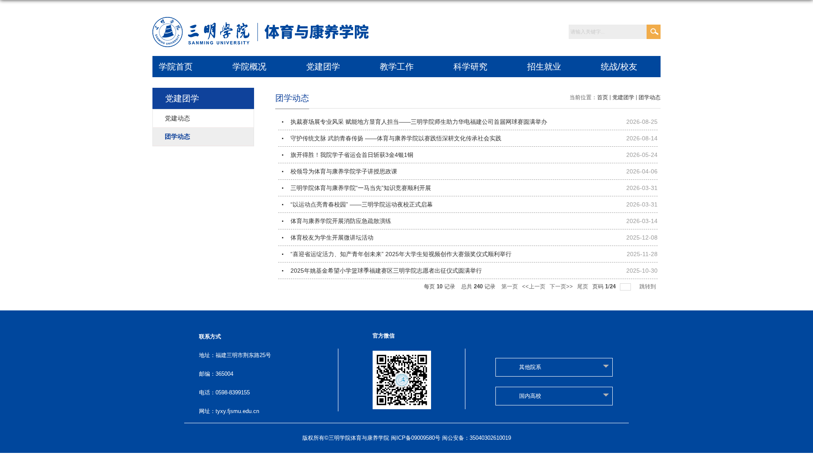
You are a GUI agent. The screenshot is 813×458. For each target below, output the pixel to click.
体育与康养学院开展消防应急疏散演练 (340, 221)
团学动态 (650, 97)
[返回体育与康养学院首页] (262, 22)
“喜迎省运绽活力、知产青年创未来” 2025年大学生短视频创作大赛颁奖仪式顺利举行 (401, 254)
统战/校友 (619, 66)
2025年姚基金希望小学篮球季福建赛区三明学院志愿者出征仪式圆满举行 (386, 270)
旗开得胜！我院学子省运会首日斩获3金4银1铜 (351, 154)
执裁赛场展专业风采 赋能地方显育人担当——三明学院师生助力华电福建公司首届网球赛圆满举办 (418, 121)
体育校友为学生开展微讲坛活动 (331, 237)
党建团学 (323, 66)
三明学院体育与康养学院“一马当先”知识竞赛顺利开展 (360, 187)
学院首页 (176, 66)
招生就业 (544, 66)
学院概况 (249, 66)
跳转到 (648, 286)
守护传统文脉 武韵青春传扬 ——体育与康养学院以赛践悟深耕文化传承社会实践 (395, 138)
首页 (602, 97)
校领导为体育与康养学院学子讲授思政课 (343, 171)
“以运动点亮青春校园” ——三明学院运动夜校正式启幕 (361, 204)
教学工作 (397, 66)
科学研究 (470, 66)
